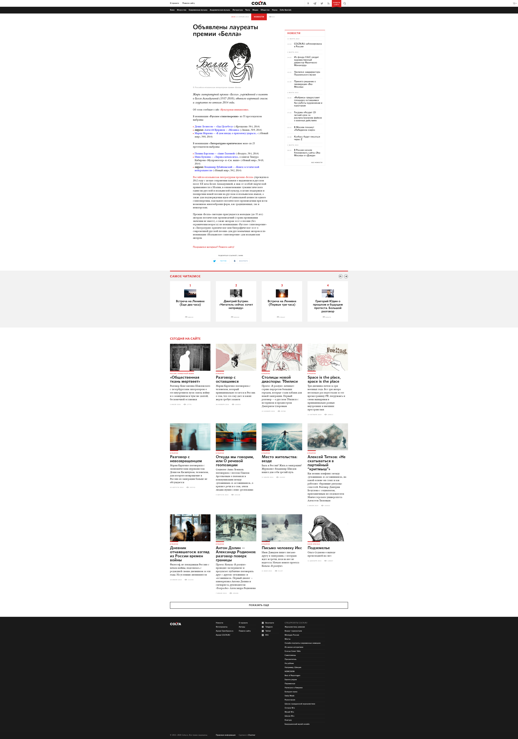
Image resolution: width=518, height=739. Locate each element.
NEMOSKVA (290, 671)
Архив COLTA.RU (223, 635)
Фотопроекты (221, 627)
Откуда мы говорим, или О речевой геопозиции (235, 461)
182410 (236, 317)
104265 (282, 477)
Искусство (181, 10)
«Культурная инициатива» (234, 110)
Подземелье (319, 548)
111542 (191, 579)
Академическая (220, 10)
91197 (280, 571)
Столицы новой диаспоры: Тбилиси (280, 380)
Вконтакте (269, 623)
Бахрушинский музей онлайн (297, 724)
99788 (283, 411)
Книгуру (288, 720)
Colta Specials (285, 10)
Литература (237, 10)
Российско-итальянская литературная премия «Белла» (218, 87)
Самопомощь (290, 655)
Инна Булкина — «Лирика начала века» (216, 157)
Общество (265, 10)
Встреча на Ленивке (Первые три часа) (282, 303)
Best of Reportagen (292, 675)
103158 (237, 495)
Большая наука (291, 692)
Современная (198, 10)
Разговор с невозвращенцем (186, 459)
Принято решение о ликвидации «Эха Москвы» (305, 84)
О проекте (174, 3)
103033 (238, 404)
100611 (330, 414)
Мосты (287, 639)
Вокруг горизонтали (293, 631)
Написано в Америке (294, 688)
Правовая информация (226, 735)
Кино (172, 10)
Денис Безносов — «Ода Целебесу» (214, 127)
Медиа (255, 10)
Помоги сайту (188, 3)
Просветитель (290, 659)
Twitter (268, 631)
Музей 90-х (289, 712)
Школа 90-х (289, 716)
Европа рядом (291, 680)
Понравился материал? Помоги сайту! (213, 247)
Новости (259, 17)
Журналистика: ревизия (295, 627)
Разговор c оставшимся (227, 380)
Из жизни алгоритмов (294, 647)
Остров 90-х (290, 708)
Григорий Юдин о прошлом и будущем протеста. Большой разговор (328, 306)
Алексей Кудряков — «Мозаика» (221, 130)
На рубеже (289, 663)
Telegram (269, 627)
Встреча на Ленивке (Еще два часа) (190, 303)
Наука (274, 10)
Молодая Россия (292, 635)
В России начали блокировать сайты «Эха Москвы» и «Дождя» (307, 153)
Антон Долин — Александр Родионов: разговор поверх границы (236, 554)
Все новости (316, 162)
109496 (235, 593)
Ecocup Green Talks (293, 651)
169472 (328, 317)
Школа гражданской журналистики (300, 704)
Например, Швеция (293, 667)
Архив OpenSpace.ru (224, 631)
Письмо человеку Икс (282, 548)
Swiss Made (289, 696)
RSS (267, 635)
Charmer (251, 735)
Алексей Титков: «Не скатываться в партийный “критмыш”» (326, 463)
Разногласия (290, 700)
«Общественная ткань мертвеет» (185, 380)
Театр (247, 10)
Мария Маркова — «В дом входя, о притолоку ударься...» (226, 133)
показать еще (259, 605)
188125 (190, 317)
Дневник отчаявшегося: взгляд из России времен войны (189, 554)
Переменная (290, 684)
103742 (192, 487)
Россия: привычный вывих (182, 373)
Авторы (242, 627)
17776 (189, 404)
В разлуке (220, 373)
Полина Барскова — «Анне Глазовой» (215, 154)
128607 (330, 561)
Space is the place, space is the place (324, 380)
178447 (282, 317)
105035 (327, 505)
